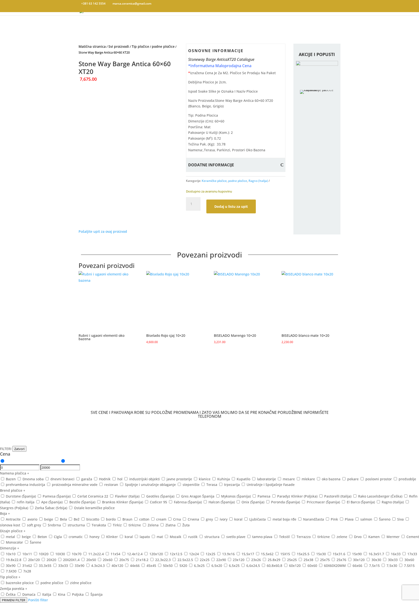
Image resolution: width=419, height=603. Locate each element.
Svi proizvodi (118, 46)
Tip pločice (140, 46)
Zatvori (19, 449)
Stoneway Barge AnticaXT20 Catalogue (221, 59)
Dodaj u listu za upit (231, 206)
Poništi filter (38, 600)
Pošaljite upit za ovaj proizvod (103, 231)
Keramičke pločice (214, 181)
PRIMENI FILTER (13, 600)
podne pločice (163, 46)
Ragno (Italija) (258, 181)
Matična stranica (92, 46)
